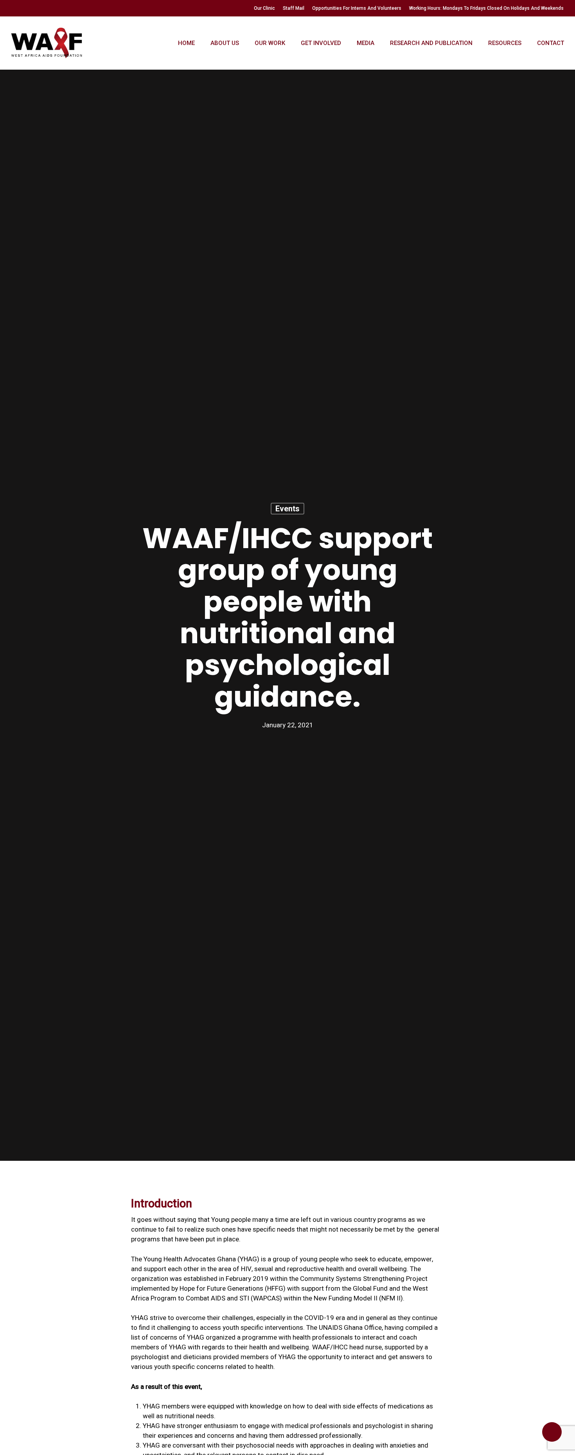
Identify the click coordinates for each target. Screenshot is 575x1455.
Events (287, 508)
